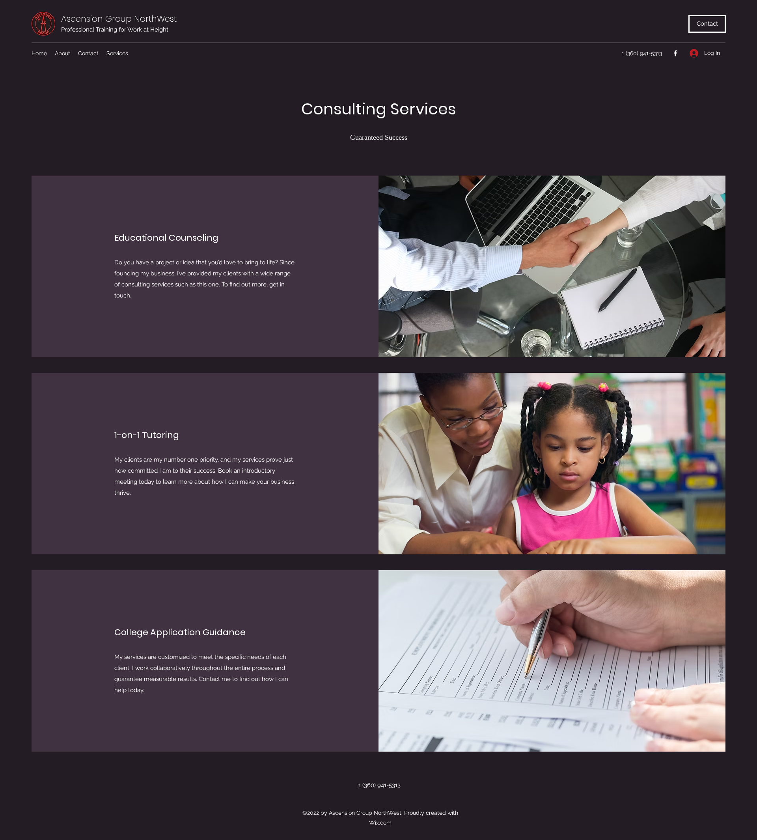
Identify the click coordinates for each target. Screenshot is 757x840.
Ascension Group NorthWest (119, 19)
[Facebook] (675, 53)
